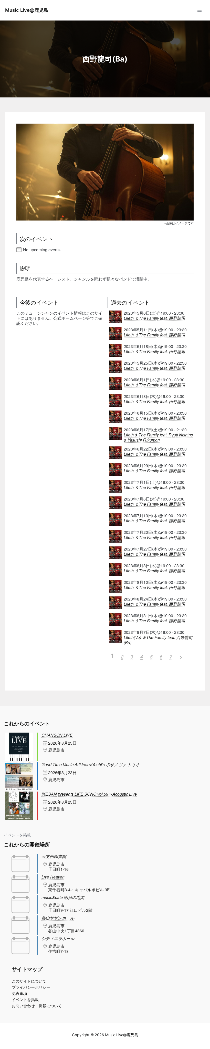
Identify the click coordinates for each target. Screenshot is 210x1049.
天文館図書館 (53, 856)
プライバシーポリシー (31, 987)
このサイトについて (29, 981)
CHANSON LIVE (56, 735)
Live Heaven (53, 877)
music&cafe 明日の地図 (62, 897)
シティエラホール (57, 938)
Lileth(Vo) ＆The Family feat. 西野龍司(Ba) (158, 640)
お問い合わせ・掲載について (37, 1006)
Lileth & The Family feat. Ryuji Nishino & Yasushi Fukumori (158, 437)
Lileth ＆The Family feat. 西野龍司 (154, 318)
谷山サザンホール (57, 918)
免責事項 (19, 993)
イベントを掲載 (17, 835)
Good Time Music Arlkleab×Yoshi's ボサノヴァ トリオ (90, 764)
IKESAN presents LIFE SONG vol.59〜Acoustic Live (89, 794)
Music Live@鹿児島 (26, 10)
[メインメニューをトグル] (199, 10)
